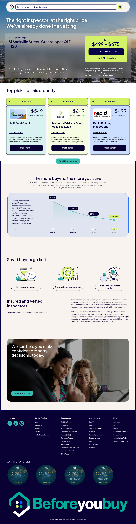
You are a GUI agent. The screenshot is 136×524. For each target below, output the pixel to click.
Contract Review (67, 438)
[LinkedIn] (15, 423)
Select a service (23, 7)
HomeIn (92, 448)
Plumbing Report (67, 444)
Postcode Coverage (121, 432)
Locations (117, 428)
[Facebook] (9, 423)
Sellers (37, 432)
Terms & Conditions (120, 441)
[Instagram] (21, 423)
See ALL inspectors (68, 161)
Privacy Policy (118, 435)
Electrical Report (67, 441)
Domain (92, 432)
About (37, 422)
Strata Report (66, 425)
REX (90, 441)
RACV (91, 422)
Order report (26, 148)
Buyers (37, 428)
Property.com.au (95, 435)
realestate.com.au (96, 428)
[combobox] (75, 6)
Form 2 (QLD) (66, 435)
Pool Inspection (66, 428)
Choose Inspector (106, 51)
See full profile (16, 132)
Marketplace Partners (42, 435)
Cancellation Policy (120, 438)
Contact (116, 422)
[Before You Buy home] (12, 7)
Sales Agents (39, 425)
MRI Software (94, 444)
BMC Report (65, 454)
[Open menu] (124, 7)
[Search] (120, 7)
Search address (22, 393)
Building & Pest (66, 422)
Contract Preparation (69, 432)
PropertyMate (94, 438)
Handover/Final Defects (70, 448)
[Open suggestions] (115, 7)
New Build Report (67, 451)
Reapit (91, 425)
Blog (115, 425)
